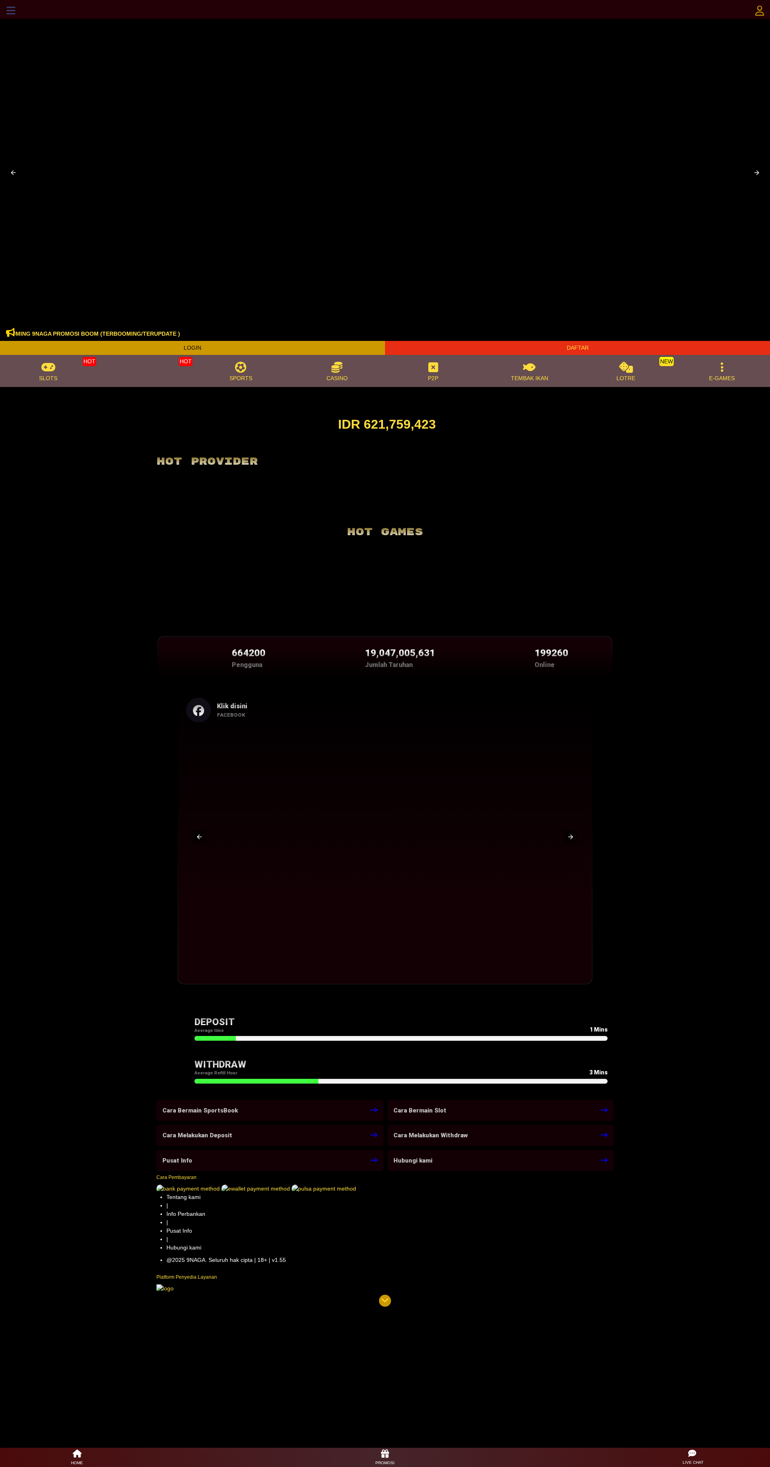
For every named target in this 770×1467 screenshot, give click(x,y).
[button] (13, 172)
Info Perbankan (185, 1214)
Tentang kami (183, 1197)
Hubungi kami (183, 1247)
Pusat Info (179, 1230)
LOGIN (192, 348)
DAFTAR (578, 348)
